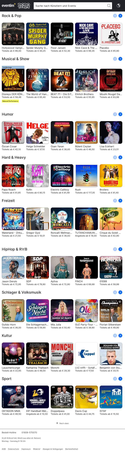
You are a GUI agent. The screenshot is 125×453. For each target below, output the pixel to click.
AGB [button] (4, 449)
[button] (120, 16)
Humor (7, 114)
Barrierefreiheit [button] (71, 449)
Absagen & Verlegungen (53, 449)
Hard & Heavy (14, 157)
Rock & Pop (11, 16)
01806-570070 (29, 432)
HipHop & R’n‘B (14, 249)
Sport (6, 378)
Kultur (7, 335)
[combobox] (70, 5)
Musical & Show (15, 59)
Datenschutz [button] (13, 449)
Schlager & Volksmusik (21, 292)
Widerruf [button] (36, 449)
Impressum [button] (26, 449)
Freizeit (8, 200)
